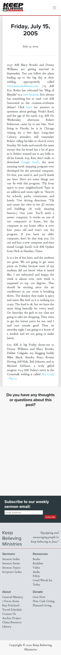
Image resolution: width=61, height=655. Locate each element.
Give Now (39, 597)
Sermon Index (11, 559)
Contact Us (9, 614)
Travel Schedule (12, 609)
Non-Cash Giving (43, 601)
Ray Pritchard (10, 605)
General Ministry (12, 597)
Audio (36, 572)
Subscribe (50, 517)
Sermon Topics (11, 567)
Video (36, 567)
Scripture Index (12, 572)
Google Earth (30, 162)
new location (31, 94)
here (29, 107)
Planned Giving (42, 605)
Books (36, 559)
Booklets (38, 563)
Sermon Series (11, 563)
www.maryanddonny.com (22, 86)
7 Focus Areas (10, 601)
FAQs (36, 576)
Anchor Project (11, 618)
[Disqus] (30, 448)
